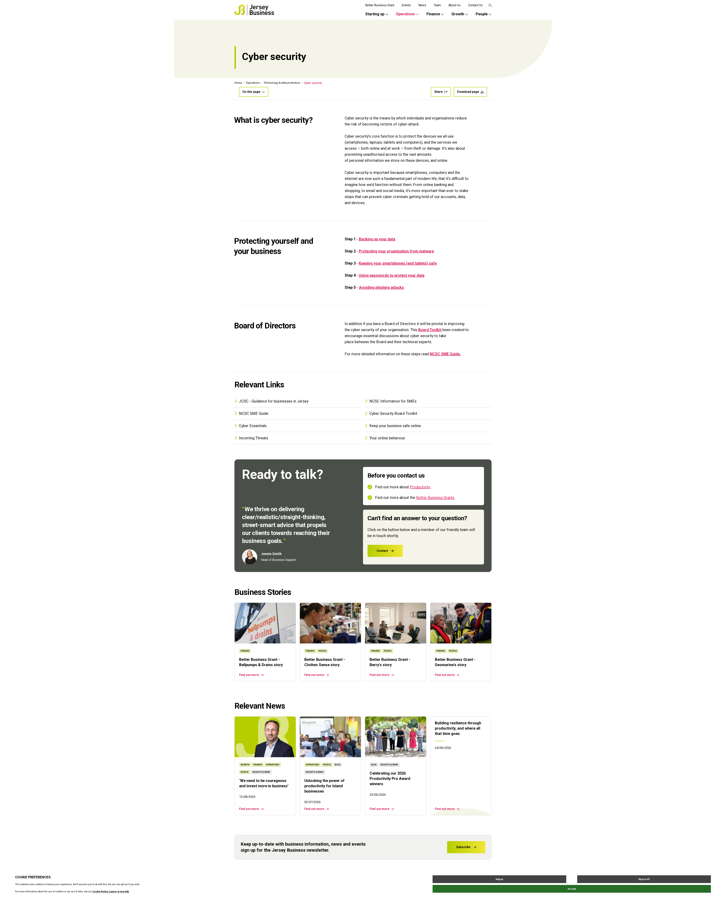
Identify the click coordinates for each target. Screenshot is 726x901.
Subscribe (463, 847)
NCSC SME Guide (253, 413)
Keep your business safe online (395, 425)
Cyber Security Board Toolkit (393, 413)
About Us (454, 5)
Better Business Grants (435, 497)
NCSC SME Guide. (445, 354)
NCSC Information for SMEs (393, 401)
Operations (253, 82)
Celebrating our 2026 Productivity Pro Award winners (390, 778)
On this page (251, 92)
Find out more (249, 675)
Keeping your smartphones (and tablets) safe (398, 263)
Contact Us (475, 5)
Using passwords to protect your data (391, 275)
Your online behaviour (387, 438)
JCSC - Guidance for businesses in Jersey (273, 401)
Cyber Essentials (253, 425)
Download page (468, 92)
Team (437, 5)
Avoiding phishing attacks (381, 287)
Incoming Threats (253, 438)
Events (406, 5)
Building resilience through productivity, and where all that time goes (458, 728)
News (422, 5)
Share (438, 92)
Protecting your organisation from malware (396, 251)
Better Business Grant (379, 5)
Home (238, 82)
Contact (382, 551)
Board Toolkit (429, 329)
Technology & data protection (282, 82)
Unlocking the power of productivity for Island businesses (324, 785)
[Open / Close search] (490, 5)
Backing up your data (377, 239)
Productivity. (420, 487)
